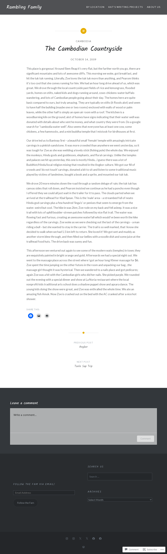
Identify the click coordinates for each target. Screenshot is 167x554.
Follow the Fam (25, 502)
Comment (145, 438)
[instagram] (66, 538)
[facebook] (93, 538)
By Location (95, 7)
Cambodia (83, 41)
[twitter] (80, 538)
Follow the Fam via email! (34, 484)
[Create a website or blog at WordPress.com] (83, 547)
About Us (153, 7)
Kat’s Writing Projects (125, 7)
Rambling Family (24, 7)
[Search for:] (120, 476)
